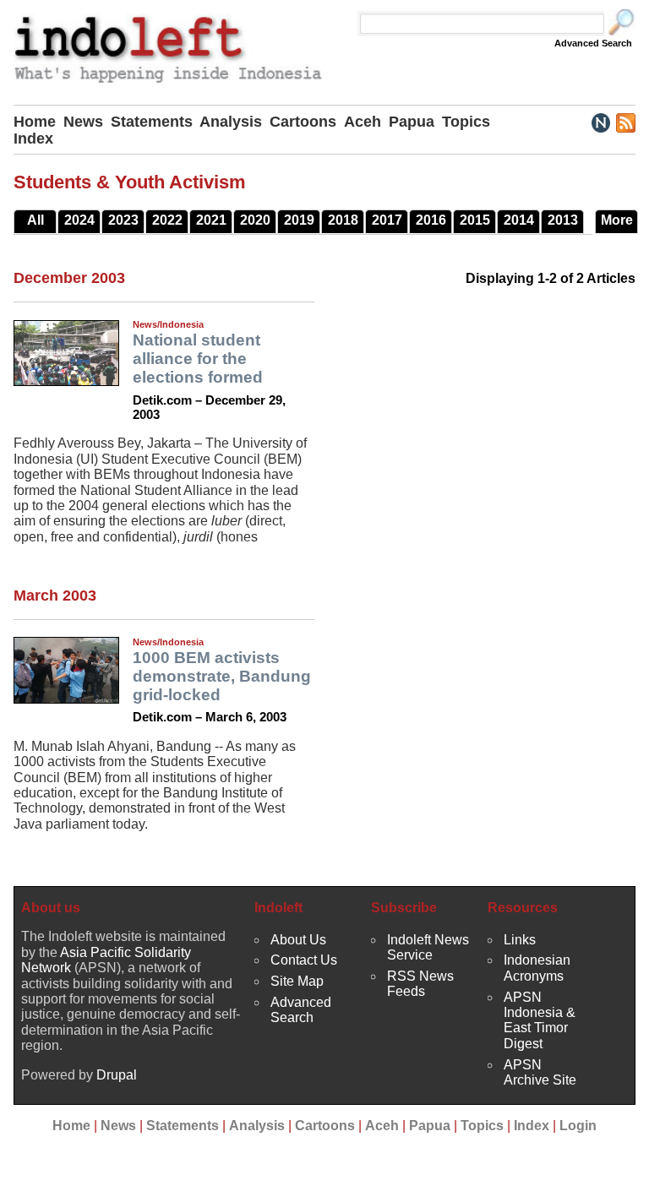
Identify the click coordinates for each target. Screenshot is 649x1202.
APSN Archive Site (540, 1072)
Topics (466, 121)
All (35, 220)
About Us (298, 940)
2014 (519, 220)
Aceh (362, 121)
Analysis (230, 121)
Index (33, 138)
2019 (299, 220)
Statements (152, 121)
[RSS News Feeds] (624, 121)
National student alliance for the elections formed (198, 358)
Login (578, 1125)
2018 (343, 220)
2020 (255, 220)
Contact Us (303, 960)
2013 (563, 220)
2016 (431, 220)
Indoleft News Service (428, 947)
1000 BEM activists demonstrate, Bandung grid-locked (222, 676)
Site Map (297, 981)
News (83, 121)
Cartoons (303, 121)
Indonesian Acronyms (537, 967)
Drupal (116, 1075)
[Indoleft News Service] (600, 121)
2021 (211, 220)
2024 (79, 220)
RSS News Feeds (420, 983)
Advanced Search (593, 43)
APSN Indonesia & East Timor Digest (539, 1020)
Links (520, 940)
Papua (411, 121)
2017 (387, 220)
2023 (123, 220)
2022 (167, 220)
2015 (475, 220)
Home (35, 121)
